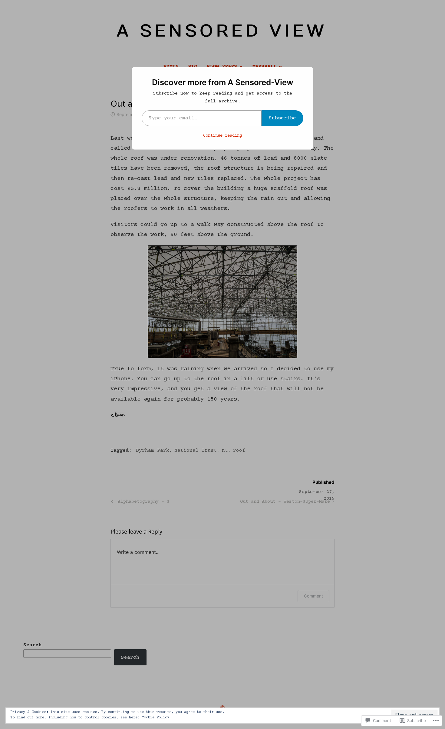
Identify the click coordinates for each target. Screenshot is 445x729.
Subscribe (282, 118)
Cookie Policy (155, 718)
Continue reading (222, 135)
